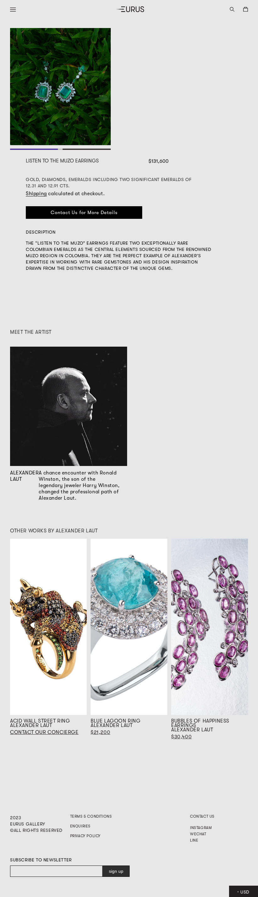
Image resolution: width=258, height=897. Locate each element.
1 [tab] (34, 149)
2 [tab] (87, 149)
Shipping (36, 193)
